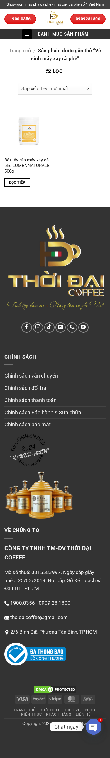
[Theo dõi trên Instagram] (38, 327)
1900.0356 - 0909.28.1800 (40, 603)
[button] (27, 34)
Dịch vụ (73, 710)
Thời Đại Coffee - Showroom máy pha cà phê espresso (29, 453)
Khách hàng (59, 714)
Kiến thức (31, 714)
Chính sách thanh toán (30, 400)
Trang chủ (20, 50)
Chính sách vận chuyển (31, 376)
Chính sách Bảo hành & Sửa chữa (42, 412)
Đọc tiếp (17, 182)
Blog (90, 710)
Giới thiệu (50, 710)
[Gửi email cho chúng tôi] (60, 327)
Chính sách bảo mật (27, 424)
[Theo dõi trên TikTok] (49, 327)
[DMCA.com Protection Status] (55, 689)
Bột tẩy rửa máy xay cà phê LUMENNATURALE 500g (27, 166)
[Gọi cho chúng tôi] (72, 327)
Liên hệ (83, 714)
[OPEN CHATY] (93, 727)
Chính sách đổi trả (25, 388)
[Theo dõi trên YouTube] (83, 327)
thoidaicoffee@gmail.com (39, 617)
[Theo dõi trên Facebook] (26, 327)
